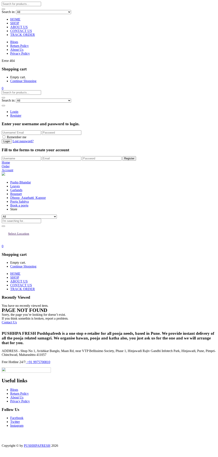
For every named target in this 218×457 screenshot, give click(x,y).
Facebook (16, 418)
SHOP (14, 23)
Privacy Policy (20, 53)
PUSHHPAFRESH (37, 445)
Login (14, 112)
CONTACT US (21, 31)
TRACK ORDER (22, 34)
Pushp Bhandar (20, 182)
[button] (2, 88)
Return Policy (19, 46)
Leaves (15, 186)
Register (15, 115)
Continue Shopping (23, 81)
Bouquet (16, 194)
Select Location (18, 233)
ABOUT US (19, 27)
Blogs (14, 42)
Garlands (16, 190)
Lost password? (23, 141)
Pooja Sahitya (19, 201)
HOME (15, 19)
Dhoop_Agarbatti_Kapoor (28, 197)
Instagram (16, 425)
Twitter (15, 422)
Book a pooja (19, 205)
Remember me (16, 137)
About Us (16, 49)
